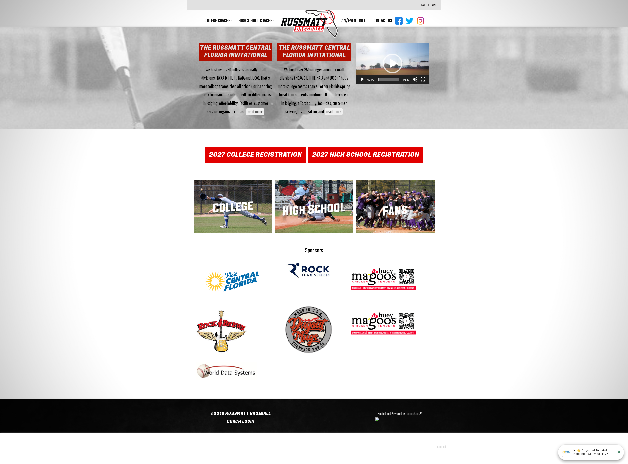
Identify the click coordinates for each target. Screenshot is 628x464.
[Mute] (415, 79)
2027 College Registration (255, 154)
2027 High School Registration (365, 154)
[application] (392, 63)
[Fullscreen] (422, 79)
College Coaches (218, 21)
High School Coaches (256, 21)
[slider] (388, 79)
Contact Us (382, 21)
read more (255, 111)
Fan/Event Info (353, 21)
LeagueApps (413, 414)
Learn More (233, 211)
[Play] (362, 79)
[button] (392, 63)
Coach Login (427, 5)
